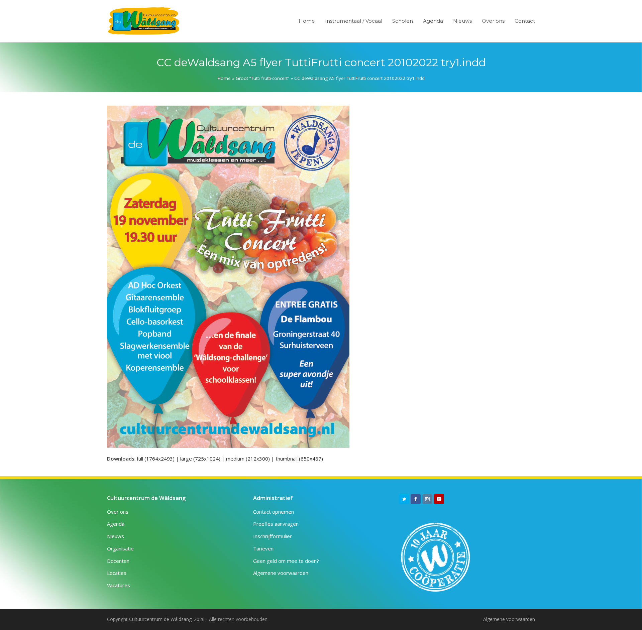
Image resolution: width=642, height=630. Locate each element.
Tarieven (263, 548)
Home (224, 78)
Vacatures (118, 585)
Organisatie (120, 548)
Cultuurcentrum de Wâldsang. (161, 619)
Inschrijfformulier (272, 536)
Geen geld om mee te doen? (286, 560)
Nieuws (115, 536)
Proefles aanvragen (276, 523)
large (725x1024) (200, 458)
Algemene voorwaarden (280, 573)
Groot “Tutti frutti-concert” (262, 78)
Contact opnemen (273, 511)
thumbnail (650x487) (299, 458)
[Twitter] (404, 499)
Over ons (117, 511)
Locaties (116, 573)
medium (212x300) (248, 458)
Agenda (115, 523)
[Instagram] (427, 499)
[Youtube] (439, 499)
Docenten (118, 560)
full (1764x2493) (156, 458)
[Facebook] (416, 499)
